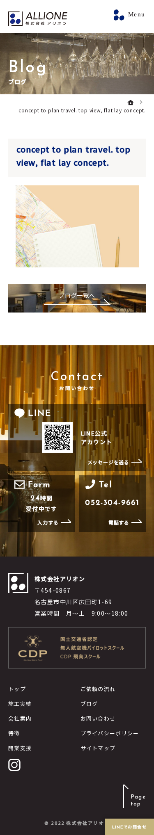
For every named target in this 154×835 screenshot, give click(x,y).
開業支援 (20, 748)
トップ (17, 689)
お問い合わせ (98, 718)
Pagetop (138, 800)
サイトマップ (98, 748)
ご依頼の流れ (98, 689)
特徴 (14, 733)
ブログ (89, 703)
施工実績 (20, 703)
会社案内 (20, 718)
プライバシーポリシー (109, 733)
